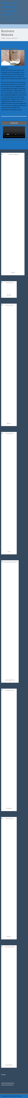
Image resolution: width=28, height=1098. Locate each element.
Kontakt (3, 1074)
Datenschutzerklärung (7, 1085)
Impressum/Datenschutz (7, 1083)
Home (3, 38)
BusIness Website (9, 48)
